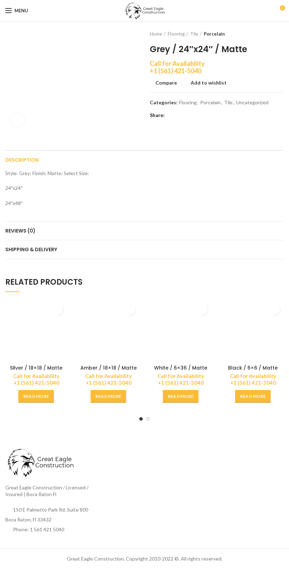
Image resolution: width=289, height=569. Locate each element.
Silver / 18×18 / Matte (36, 368)
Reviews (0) (20, 230)
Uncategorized (252, 102)
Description (22, 159)
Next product (280, 33)
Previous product (266, 33)
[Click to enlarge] (18, 120)
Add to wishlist (209, 82)
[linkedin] (198, 115)
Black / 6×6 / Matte (253, 368)
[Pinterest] (189, 115)
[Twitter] (180, 115)
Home (156, 34)
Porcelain (214, 34)
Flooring (176, 34)
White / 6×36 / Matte (180, 368)
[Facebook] (171, 115)
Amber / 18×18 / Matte (108, 368)
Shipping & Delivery (31, 249)
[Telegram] (207, 115)
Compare (166, 82)
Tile (194, 34)
